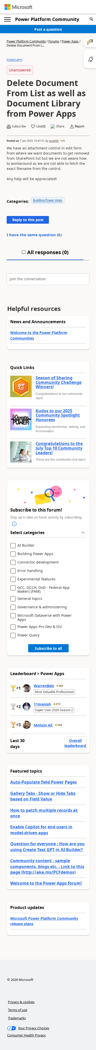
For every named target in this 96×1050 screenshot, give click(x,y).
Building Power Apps (47, 200)
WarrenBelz (44, 685)
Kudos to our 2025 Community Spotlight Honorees (58, 415)
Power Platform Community (47, 19)
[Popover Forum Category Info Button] (14, 524)
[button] (91, 19)
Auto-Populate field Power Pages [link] (43, 782)
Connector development (38, 562)
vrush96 (54, 141)
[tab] (45, 254)
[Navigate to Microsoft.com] (18, 7)
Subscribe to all (48, 648)
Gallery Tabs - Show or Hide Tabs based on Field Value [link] (43, 796)
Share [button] (60, 126)
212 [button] (58, 704)
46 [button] (63, 141)
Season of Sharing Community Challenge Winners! (58, 382)
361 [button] (61, 686)
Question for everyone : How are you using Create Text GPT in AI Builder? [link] (47, 846)
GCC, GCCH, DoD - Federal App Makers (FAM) (43, 589)
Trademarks (17, 1018)
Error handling (30, 571)
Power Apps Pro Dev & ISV (39, 627)
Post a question (48, 29)
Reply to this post (28, 219)
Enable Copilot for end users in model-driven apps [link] (41, 829)
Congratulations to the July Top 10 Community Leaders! (59, 448)
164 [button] (59, 725)
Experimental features (36, 579)
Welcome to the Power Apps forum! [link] (46, 883)
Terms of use (17, 1010)
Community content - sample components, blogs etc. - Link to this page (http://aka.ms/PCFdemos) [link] (47, 866)
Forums (53, 41)
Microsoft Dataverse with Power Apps (44, 617)
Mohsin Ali (43, 725)
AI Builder (26, 545)
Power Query (28, 635)
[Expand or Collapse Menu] (7, 19)
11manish (42, 704)
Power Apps (70, 41)
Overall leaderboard (75, 743)
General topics (29, 599)
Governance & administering (42, 607)
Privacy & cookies (21, 1002)
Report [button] (79, 126)
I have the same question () (34, 234)
